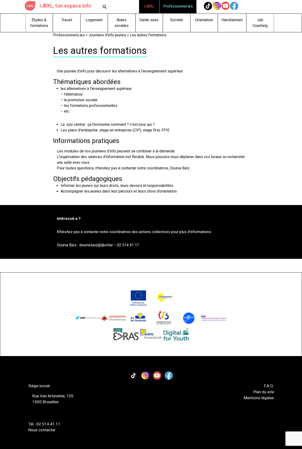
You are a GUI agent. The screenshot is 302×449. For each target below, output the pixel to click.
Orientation (204, 20)
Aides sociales (121, 23)
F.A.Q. (269, 385)
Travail (66, 20)
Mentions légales (259, 397)
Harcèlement (232, 20)
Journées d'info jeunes (107, 35)
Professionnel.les (178, 6)
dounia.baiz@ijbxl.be (96, 245)
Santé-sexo (149, 20)
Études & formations (39, 23)
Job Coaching (260, 23)
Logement (94, 20)
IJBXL (149, 6)
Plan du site (263, 392)
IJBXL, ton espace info (65, 6)
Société (176, 20)
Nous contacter (42, 430)
